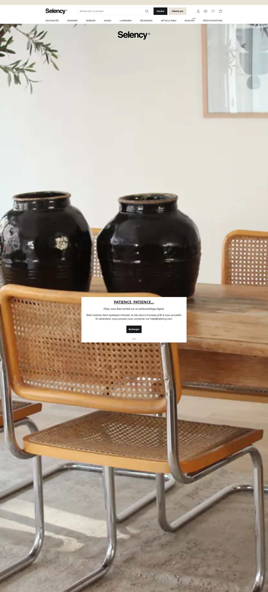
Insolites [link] (189, 20)
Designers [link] (72, 20)
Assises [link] (107, 20)
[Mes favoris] (213, 11)
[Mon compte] (198, 11)
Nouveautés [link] (52, 20)
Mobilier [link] (90, 20)
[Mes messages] (206, 11)
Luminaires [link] (126, 20)
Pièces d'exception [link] (212, 20)
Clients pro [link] (177, 11)
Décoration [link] (146, 20)
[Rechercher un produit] (147, 11)
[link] (56, 11)
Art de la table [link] (168, 20)
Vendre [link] (160, 11)
